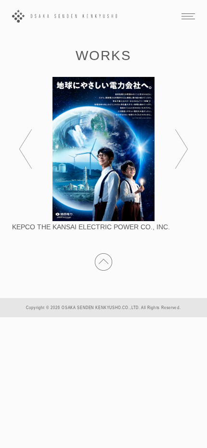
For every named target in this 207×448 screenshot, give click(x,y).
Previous (25, 149)
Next (181, 149)
